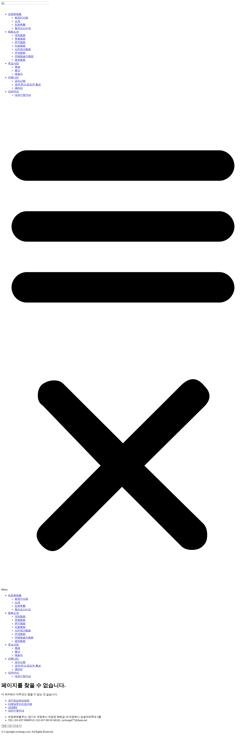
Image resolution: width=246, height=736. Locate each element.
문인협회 (20, 42)
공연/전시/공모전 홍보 (28, 84)
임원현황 (20, 24)
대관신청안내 (23, 95)
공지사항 (20, 81)
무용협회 (20, 38)
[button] (123, 345)
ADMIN (12, 707)
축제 (17, 66)
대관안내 (13, 91)
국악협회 (20, 35)
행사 (17, 70)
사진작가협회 (23, 49)
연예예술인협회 (24, 56)
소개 (17, 21)
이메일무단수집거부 (20, 704)
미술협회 (20, 45)
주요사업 (13, 63)
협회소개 (13, 31)
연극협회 (20, 52)
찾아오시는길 (23, 28)
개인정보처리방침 (18, 700)
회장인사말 (21, 17)
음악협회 (20, 59)
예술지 (19, 74)
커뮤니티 (13, 77)
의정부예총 (14, 14)
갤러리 (19, 88)
